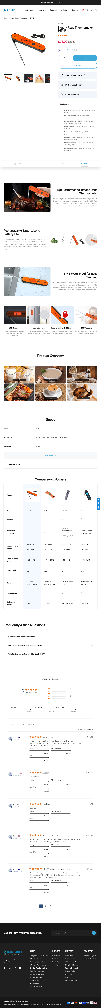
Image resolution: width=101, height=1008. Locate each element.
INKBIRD (61, 23)
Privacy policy (15, 1004)
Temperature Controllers (39, 956)
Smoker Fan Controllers (38, 968)
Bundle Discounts (36, 986)
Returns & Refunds (71, 968)
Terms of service (24, 1004)
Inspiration (56, 962)
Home (6, 18)
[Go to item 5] (49, 78)
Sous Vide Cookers (37, 974)
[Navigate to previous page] (36, 906)
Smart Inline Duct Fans (38, 980)
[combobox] (16, 724)
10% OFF (98, 505)
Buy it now (77, 65)
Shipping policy (34, 1004)
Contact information (45, 1004)
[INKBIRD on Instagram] (15, 968)
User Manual (69, 959)
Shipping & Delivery (72, 965)
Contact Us (69, 956)
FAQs (67, 977)
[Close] (98, 499)
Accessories (34, 983)
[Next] (49, 50)
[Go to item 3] (28, 78)
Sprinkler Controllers (37, 962)
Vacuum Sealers (36, 977)
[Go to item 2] (18, 78)
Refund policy (7, 1004)
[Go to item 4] (39, 78)
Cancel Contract (71, 980)
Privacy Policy (70, 971)
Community (56, 956)
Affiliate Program (90, 956)
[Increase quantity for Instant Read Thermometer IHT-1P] (69, 58)
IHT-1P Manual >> (12, 464)
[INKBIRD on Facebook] (5, 968)
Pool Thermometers (37, 971)
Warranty (68, 974)
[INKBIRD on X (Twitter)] (10, 968)
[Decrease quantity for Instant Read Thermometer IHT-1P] (60, 58)
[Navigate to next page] (65, 906)
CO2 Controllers (36, 959)
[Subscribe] (94, 933)
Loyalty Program (90, 959)
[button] (9, 961)
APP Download (70, 962)
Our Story (55, 965)
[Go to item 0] (8, 78)
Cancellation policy (56, 1004)
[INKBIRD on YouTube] (20, 968)
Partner (55, 959)
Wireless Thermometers (38, 965)
